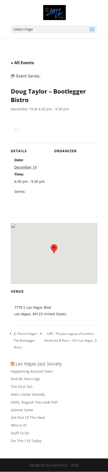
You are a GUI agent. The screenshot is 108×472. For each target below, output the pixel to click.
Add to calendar (37, 130)
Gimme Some (22, 410)
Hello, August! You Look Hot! (34, 402)
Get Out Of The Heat (28, 417)
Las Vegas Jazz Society (39, 364)
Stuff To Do (20, 433)
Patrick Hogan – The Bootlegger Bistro (26, 340)
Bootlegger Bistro (28, 300)
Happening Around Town (32, 371)
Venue (63, 160)
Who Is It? (19, 425)
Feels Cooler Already (28, 394)
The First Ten (22, 386)
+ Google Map (78, 313)
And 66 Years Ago (25, 378)
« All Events (22, 62)
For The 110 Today (26, 440)
